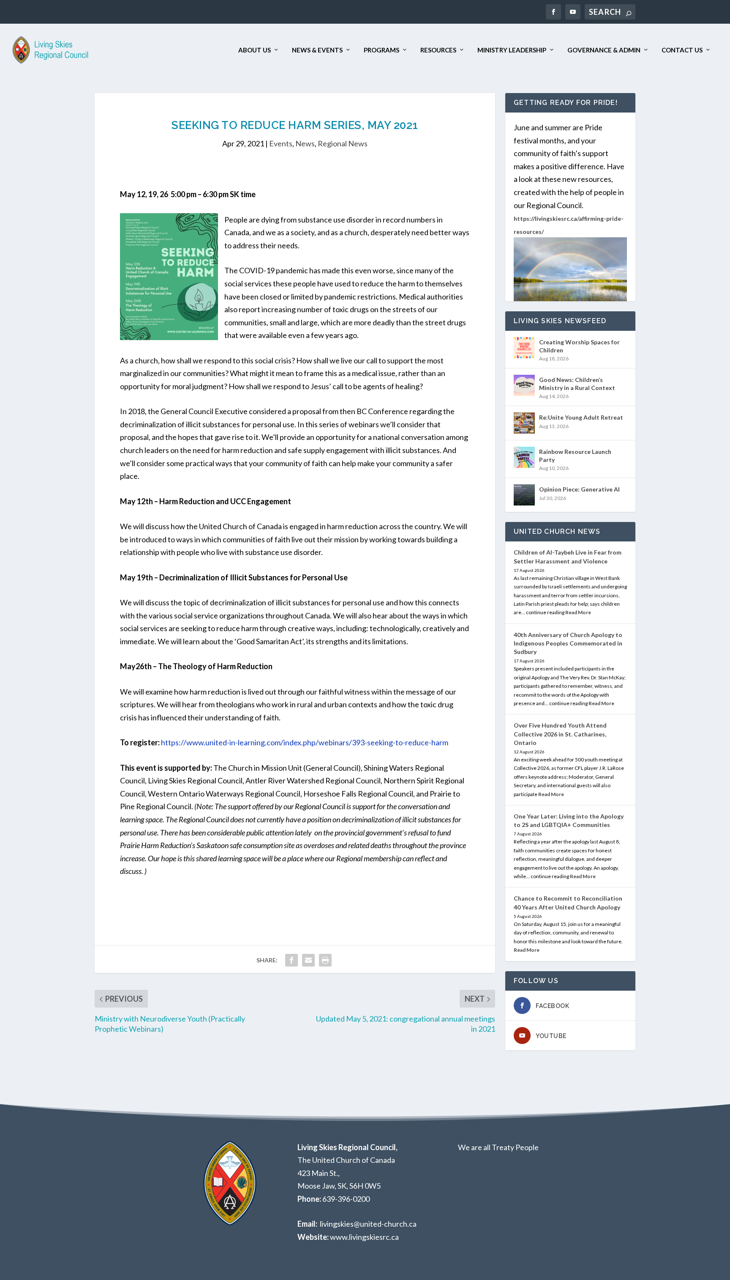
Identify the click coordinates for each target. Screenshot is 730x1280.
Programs (381, 50)
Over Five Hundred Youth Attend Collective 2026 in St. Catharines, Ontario (560, 734)
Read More (578, 612)
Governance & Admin (603, 50)
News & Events (317, 50)
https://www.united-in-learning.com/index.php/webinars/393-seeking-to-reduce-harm (304, 742)
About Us (254, 50)
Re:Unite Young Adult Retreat (581, 417)
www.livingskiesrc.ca (364, 1237)
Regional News (343, 143)
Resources (438, 50)
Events (280, 143)
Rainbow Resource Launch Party (575, 455)
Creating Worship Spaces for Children (579, 345)
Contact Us (682, 50)
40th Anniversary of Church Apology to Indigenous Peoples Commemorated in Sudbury (568, 643)
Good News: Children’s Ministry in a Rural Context (577, 383)
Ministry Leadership (511, 50)
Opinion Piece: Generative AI (579, 489)
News (305, 143)
